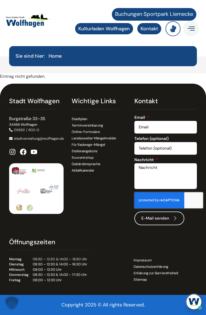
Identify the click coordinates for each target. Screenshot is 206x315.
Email (140, 118)
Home (55, 56)
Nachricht (144, 160)
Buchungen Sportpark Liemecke (154, 13)
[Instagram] (12, 152)
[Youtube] (34, 152)
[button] (12, 303)
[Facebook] (23, 152)
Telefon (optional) (151, 139)
